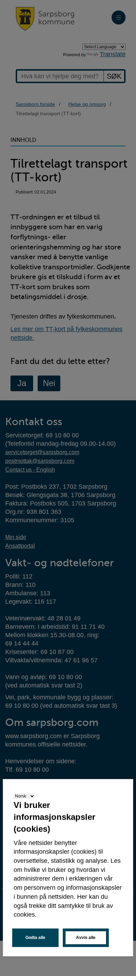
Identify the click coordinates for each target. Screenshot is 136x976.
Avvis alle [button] (86, 937)
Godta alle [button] (35, 937)
